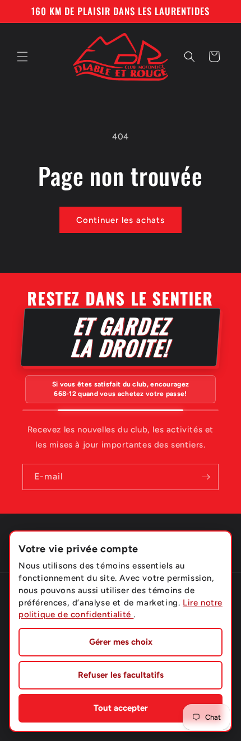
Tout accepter (121, 708)
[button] (22, 56)
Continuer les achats (120, 220)
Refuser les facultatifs (121, 675)
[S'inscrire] (205, 477)
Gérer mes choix (120, 642)
